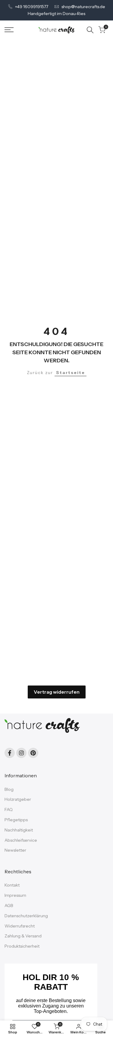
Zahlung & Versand (23, 936)
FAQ (9, 809)
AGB (9, 905)
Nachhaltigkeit (19, 830)
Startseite (70, 372)
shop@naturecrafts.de (83, 6)
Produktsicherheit (22, 946)
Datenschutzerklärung (26, 915)
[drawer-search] (90, 29)
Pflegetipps (16, 819)
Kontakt (12, 885)
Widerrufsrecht (20, 926)
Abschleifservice (21, 840)
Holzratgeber (18, 799)
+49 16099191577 (31, 6)
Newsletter (15, 850)
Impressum (15, 895)
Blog (9, 789)
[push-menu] (9, 30)
